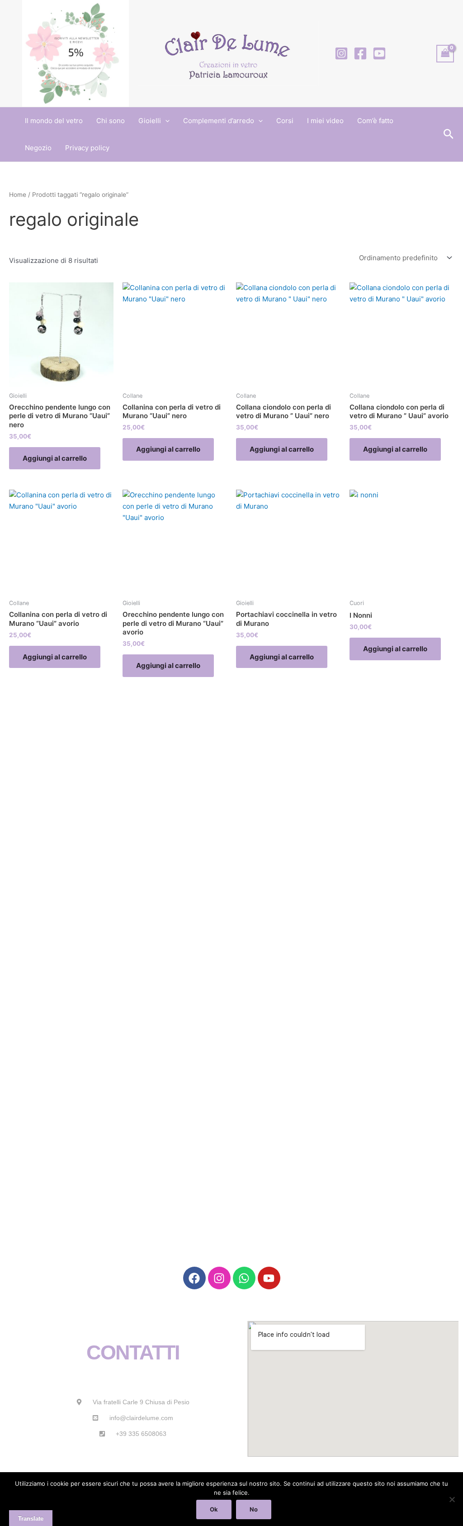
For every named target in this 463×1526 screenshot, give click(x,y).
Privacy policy (87, 147)
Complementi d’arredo (218, 120)
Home (17, 194)
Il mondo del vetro (54, 120)
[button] (165, 120)
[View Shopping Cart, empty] (445, 53)
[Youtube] (379, 53)
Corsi (284, 120)
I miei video (325, 120)
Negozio (38, 147)
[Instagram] (341, 53)
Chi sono (110, 120)
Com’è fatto (375, 120)
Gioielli (149, 120)
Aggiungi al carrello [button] (55, 458)
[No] (451, 1499)
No (254, 1509)
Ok (214, 1509)
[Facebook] (360, 53)
